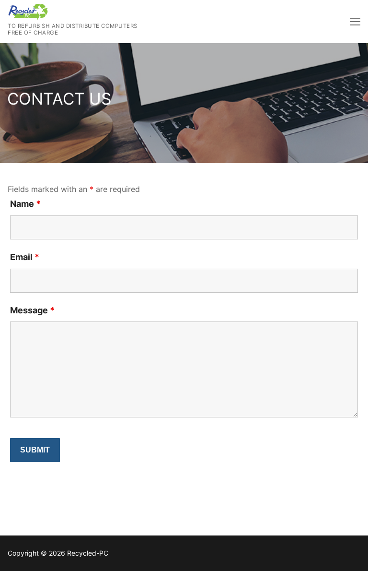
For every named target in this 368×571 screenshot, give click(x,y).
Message (32, 310)
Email (24, 257)
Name (25, 204)
